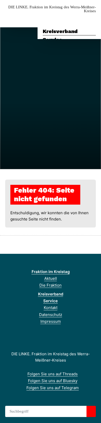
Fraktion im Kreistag (51, 271)
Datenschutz (50, 314)
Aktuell (50, 278)
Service (50, 300)
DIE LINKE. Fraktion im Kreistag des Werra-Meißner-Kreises (52, 9)
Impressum (50, 321)
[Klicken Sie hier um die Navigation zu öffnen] (93, 19)
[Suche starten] (91, 411)
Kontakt (50, 307)
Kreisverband (60, 31)
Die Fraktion (50, 285)
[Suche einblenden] (79, 19)
